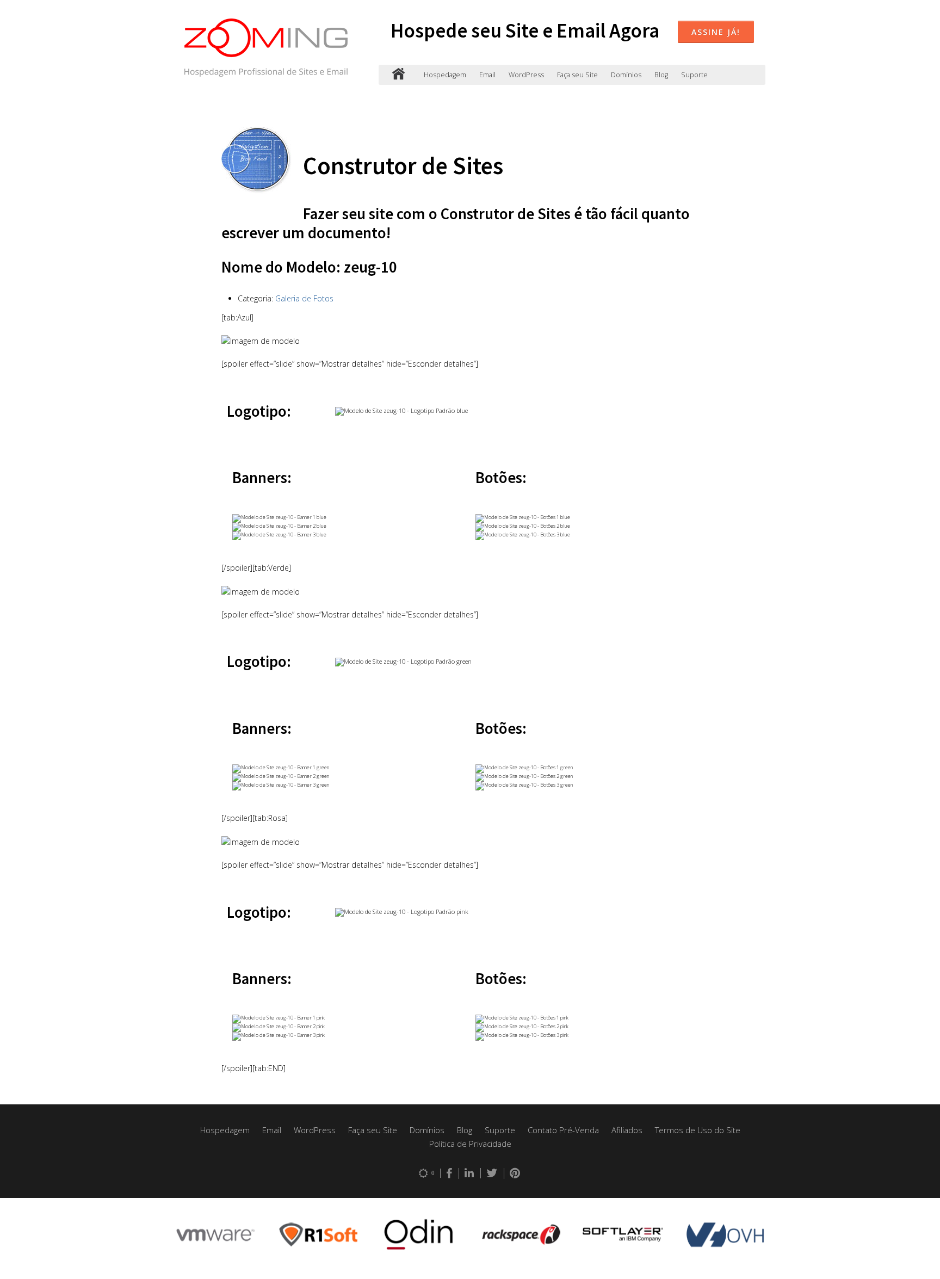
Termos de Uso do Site (697, 1129)
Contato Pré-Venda (563, 1129)
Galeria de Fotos (304, 298)
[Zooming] (398, 75)
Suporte (694, 74)
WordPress (526, 74)
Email (487, 74)
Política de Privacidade (470, 1143)
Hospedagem (445, 74)
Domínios (626, 74)
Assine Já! (715, 32)
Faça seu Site (577, 74)
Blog (661, 74)
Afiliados (626, 1129)
